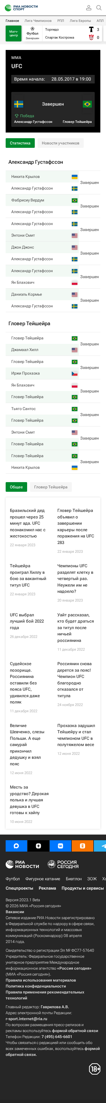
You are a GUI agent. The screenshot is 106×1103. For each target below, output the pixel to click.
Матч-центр (13, 33)
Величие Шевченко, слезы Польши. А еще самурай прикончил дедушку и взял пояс (27, 744)
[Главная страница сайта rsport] (34, 8)
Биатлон (74, 878)
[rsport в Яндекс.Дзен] (38, 846)
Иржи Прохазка (25, 373)
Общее (16, 487)
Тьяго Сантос (23, 408)
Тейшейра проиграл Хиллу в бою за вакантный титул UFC (28, 575)
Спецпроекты (19, 888)
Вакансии (15, 911)
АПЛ (100, 21)
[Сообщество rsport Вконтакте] (60, 846)
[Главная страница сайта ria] (6, 8)
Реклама (47, 888)
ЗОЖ (92, 878)
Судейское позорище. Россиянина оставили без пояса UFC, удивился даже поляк (25, 683)
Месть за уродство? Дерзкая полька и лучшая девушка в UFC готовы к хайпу (29, 800)
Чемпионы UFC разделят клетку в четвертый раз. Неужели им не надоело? (75, 578)
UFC (16, 66)
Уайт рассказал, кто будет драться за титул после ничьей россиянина (75, 627)
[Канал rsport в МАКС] (16, 846)
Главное (12, 21)
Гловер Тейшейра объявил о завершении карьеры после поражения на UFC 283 (75, 526)
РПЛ (60, 21)
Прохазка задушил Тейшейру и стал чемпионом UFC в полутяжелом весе (76, 735)
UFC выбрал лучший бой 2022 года (27, 621)
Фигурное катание (42, 878)
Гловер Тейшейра (77, 122)
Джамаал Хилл (24, 349)
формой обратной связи (75, 1030)
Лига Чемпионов (38, 21)
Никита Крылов (25, 176)
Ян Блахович (22, 282)
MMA (16, 57)
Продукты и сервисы (83, 888)
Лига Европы (80, 21)
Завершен (89, 182)
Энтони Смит (23, 235)
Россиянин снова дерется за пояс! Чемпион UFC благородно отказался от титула (74, 679)
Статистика (20, 143)
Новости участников (60, 143)
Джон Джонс (22, 247)
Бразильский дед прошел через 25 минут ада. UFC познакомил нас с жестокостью (28, 523)
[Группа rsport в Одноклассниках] (82, 846)
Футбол (13, 878)
